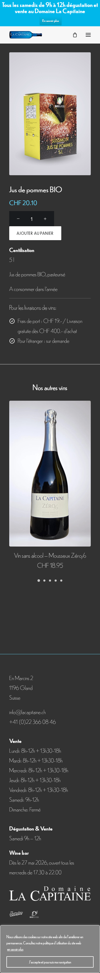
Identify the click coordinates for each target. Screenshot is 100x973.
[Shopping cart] (72, 34)
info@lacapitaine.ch (27, 711)
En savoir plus (50, 20)
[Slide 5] (61, 580)
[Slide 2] (44, 580)
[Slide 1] (39, 580)
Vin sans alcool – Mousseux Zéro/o (50, 555)
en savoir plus (15, 949)
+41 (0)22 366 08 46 (32, 721)
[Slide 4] (55, 580)
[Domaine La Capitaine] (25, 35)
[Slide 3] (50, 580)
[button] (88, 34)
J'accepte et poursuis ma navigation (50, 962)
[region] (50, 949)
